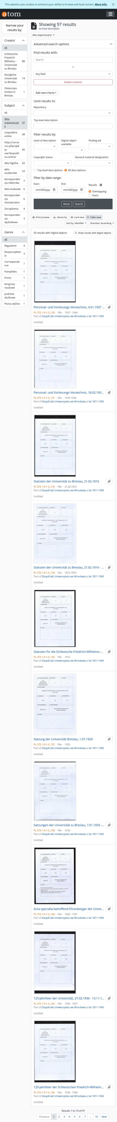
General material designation (91, 157)
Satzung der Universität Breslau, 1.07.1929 (63, 739)
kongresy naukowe (14, 285)
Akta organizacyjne (14, 122)
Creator (9, 40)
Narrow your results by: (15, 27)
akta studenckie (14, 171)
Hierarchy (61, 217)
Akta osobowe (14, 189)
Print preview (42, 217)
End (63, 184)
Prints (14, 278)
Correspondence (14, 263)
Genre (8, 232)
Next (104, 1116)
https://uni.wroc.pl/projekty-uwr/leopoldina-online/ (14, 150)
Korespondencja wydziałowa (14, 218)
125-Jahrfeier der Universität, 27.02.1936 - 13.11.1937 (69, 998)
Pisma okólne (14, 304)
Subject (9, 105)
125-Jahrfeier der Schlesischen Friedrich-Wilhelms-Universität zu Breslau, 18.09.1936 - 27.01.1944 (69, 1087)
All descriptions (77, 170)
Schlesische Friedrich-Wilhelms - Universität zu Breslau (14, 61)
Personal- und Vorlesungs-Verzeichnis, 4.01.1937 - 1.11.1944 (69, 307)
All (5, 47)
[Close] (113, 4)
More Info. (101, 4)
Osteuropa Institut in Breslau (14, 92)
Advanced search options (51, 44)
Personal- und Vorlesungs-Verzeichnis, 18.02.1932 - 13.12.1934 (69, 392)
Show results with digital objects (94, 232)
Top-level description (46, 120)
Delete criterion (73, 82)
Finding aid (95, 140)
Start (36, 184)
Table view (95, 217)
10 (96, 1116)
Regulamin (14, 246)
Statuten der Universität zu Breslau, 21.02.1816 (66, 481)
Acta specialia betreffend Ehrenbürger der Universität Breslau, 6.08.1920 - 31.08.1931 (69, 909)
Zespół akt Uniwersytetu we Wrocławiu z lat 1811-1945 (73, 316)
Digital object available (68, 142)
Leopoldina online (14, 134)
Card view (79, 217)
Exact (95, 195)
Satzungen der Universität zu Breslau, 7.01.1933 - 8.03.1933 (69, 825)
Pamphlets (14, 272)
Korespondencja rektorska (14, 180)
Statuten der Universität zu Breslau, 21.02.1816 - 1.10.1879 (69, 567)
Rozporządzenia (14, 253)
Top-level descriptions (50, 170)
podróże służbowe (14, 295)
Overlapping (99, 191)
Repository (40, 107)
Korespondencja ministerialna (14, 199)
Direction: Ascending (101, 223)
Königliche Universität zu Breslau (14, 78)
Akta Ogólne (14, 163)
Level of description (45, 140)
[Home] (12, 14)
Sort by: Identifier (75, 223)
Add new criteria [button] (45, 92)
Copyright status (43, 157)
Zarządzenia (14, 209)
